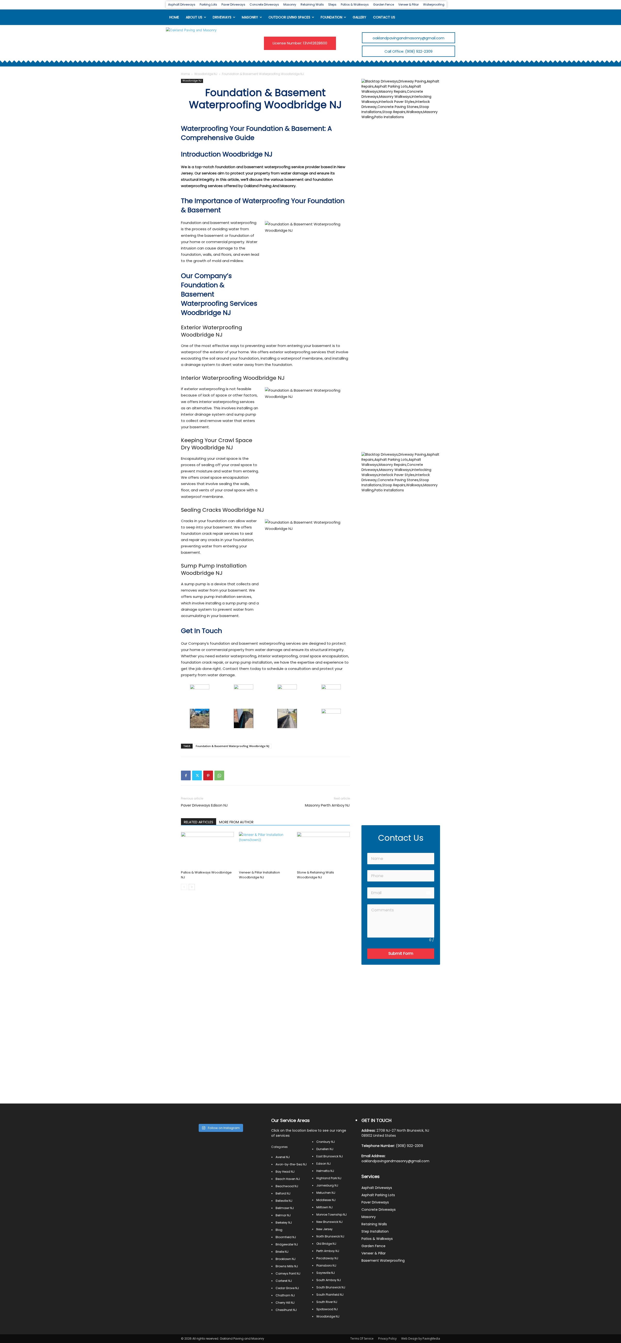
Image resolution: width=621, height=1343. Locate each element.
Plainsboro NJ (326, 1265)
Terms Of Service (362, 1338)
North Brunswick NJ (330, 1236)
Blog (279, 1230)
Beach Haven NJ (288, 1179)
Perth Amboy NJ (327, 1251)
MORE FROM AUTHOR (236, 822)
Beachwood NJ (287, 1186)
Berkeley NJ (284, 1222)
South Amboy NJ (328, 1280)
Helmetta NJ (325, 1171)
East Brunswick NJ (329, 1156)
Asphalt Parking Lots (378, 1195)
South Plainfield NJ (329, 1295)
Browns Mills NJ (287, 1266)
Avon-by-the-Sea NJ (291, 1164)
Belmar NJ (283, 1215)
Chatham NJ (285, 1295)
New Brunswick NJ (329, 1222)
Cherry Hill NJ (285, 1303)
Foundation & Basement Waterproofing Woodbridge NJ (232, 746)
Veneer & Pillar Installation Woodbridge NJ (259, 875)
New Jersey (324, 1229)
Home (185, 74)
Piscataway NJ (327, 1258)
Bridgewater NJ (287, 1244)
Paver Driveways (375, 1202)
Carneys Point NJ (288, 1273)
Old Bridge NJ (326, 1244)
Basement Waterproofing (383, 1260)
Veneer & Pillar (373, 1253)
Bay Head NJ (285, 1172)
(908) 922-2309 (409, 1145)
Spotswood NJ (327, 1309)
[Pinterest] (208, 775)
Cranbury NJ (325, 1142)
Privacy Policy (387, 1338)
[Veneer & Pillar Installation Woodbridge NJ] (265, 850)
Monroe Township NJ (331, 1214)
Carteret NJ (284, 1281)
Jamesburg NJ (327, 1185)
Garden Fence (373, 1246)
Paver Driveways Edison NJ (204, 805)
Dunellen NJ (324, 1149)
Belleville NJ (284, 1201)
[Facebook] (186, 775)
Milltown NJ (324, 1207)
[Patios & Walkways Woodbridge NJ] (207, 850)
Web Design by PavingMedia (420, 1338)
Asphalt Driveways (376, 1187)
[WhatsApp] (219, 775)
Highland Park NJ (328, 1178)
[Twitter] (197, 775)
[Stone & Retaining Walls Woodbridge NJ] (323, 850)
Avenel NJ (283, 1157)
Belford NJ (283, 1193)
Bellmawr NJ (285, 1208)
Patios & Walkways (377, 1238)
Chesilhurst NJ (286, 1310)
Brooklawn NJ (285, 1259)
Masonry (368, 1216)
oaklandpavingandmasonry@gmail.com (395, 1161)
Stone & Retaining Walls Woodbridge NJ (315, 875)
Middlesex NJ (325, 1200)
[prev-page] (184, 887)
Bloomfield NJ (286, 1237)
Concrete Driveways (378, 1209)
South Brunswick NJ (330, 1287)
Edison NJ (323, 1164)
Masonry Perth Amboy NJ (327, 805)
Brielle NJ (282, 1252)
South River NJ (326, 1302)
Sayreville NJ (325, 1273)
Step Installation (375, 1231)
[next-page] (192, 887)
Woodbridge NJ (205, 74)
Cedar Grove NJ (287, 1288)
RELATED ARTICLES (198, 822)
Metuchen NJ (325, 1193)
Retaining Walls (374, 1224)
